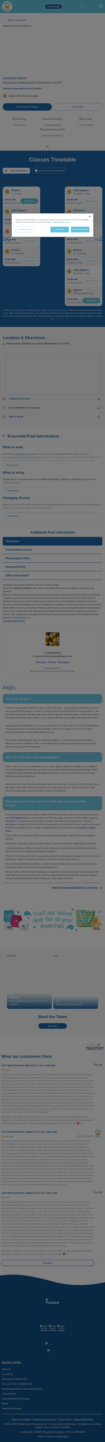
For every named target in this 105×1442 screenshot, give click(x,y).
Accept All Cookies (80, 229)
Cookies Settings (25, 229)
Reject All (59, 229)
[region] (52, 225)
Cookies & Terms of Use (61, 222)
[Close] (90, 216)
